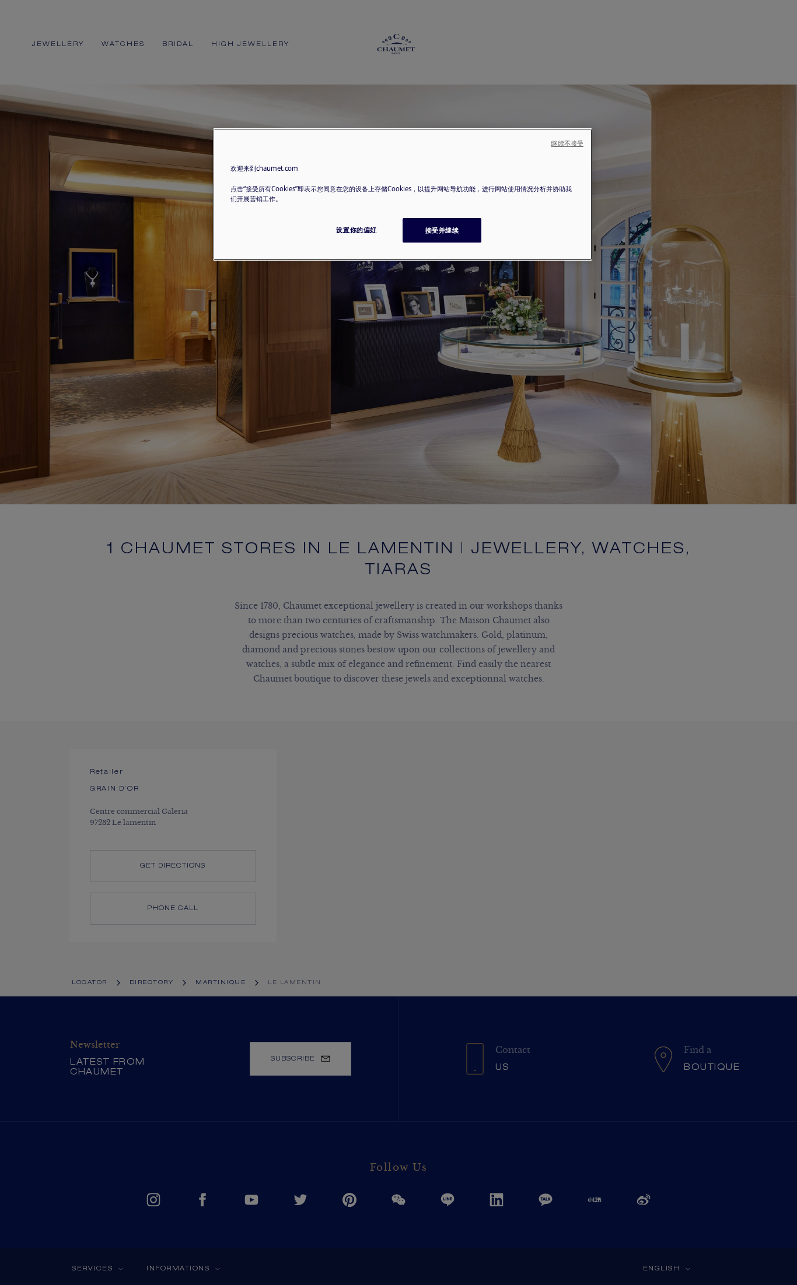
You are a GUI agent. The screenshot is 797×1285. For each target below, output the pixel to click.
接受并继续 (442, 230)
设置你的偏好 (356, 229)
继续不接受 (567, 143)
